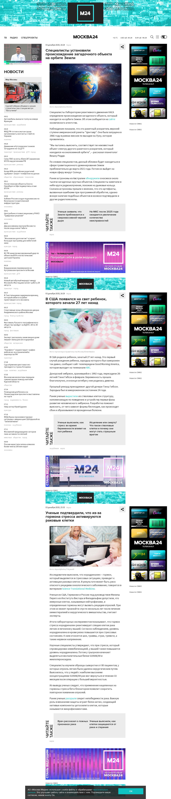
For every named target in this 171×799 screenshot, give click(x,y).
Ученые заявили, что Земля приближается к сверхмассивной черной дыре (72, 216)
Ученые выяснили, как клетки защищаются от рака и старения (103, 724)
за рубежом (21, 125)
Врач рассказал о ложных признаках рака (73, 723)
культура (7, 246)
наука (52, 234)
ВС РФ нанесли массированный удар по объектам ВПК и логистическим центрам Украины (21, 255)
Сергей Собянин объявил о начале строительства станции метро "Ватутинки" (21, 108)
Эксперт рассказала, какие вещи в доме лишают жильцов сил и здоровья (21, 338)
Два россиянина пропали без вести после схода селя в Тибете (19, 227)
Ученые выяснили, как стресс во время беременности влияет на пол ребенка (72, 427)
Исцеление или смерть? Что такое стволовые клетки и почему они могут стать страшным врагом (103, 428)
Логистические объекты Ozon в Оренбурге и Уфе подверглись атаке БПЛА (20, 186)
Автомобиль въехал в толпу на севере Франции (21, 120)
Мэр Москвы (11, 79)
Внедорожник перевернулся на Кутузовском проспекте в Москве (19, 269)
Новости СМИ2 (52, 277)
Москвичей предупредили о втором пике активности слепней (20, 432)
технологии (29, 177)
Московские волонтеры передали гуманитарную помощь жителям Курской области (19, 379)
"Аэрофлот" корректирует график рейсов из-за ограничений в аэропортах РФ (19, 352)
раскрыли (71, 698)
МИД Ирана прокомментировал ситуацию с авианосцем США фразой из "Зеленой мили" (22, 419)
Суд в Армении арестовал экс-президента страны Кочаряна (17, 365)
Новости (14, 71)
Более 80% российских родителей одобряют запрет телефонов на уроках (21, 172)
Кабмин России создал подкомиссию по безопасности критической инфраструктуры (21, 201)
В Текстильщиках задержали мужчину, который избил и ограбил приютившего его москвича (21, 297)
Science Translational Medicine (78, 589)
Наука (68, 45)
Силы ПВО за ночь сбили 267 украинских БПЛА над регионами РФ (22, 160)
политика (7, 139)
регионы (20, 165)
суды (6, 370)
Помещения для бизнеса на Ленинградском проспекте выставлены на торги (22, 394)
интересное (18, 343)
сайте (112, 119)
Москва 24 (85, 37)
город (33, 152)
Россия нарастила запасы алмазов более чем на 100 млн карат (19, 445)
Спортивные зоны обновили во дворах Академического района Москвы (21, 311)
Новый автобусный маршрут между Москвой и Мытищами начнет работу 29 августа (22, 282)
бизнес (25, 400)
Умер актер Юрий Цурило (15, 406)
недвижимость (15, 400)
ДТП (28, 152)
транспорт (8, 152)
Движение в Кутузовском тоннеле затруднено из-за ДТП (19, 147)
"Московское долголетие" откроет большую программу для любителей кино (20, 240)
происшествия (9, 125)
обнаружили (93, 178)
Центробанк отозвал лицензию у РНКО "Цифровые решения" (21, 214)
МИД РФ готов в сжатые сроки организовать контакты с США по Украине (19, 133)
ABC (88, 367)
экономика (8, 207)
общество (8, 177)
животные (8, 437)
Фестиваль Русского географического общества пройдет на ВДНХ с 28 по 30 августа (21, 325)
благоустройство (17, 316)
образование (18, 177)
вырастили (71, 396)
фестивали (14, 331)
